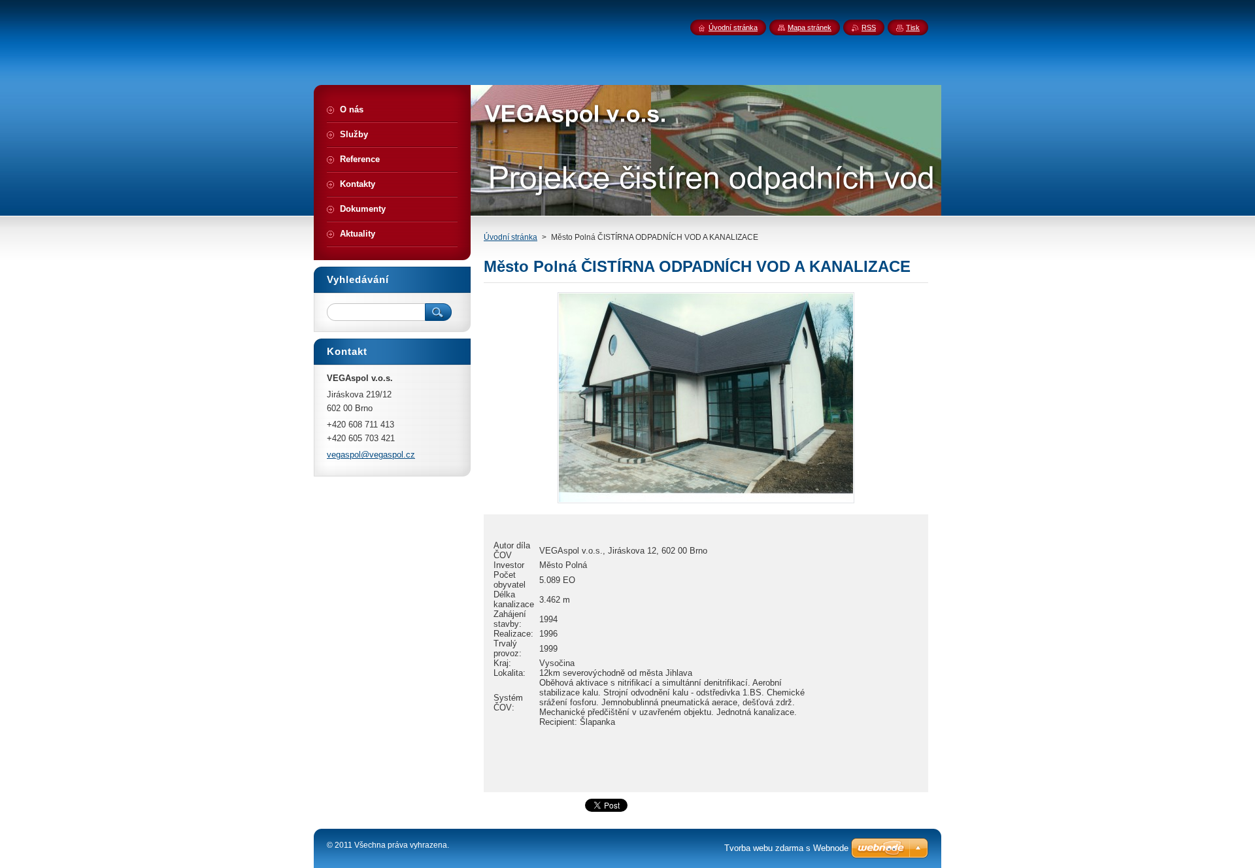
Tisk (913, 27)
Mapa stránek (809, 27)
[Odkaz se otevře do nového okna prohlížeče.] (706, 503)
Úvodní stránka (510, 237)
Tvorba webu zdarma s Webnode (786, 848)
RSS (869, 27)
